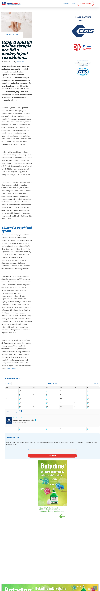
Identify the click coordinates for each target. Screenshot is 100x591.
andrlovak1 (20, 62)
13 (47, 398)
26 (33, 406)
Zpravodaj (66, 4)
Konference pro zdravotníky (23, 420)
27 (6, 390)
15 (74, 398)
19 (33, 402)
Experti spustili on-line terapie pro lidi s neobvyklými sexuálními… (16, 49)
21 (61, 402)
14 (61, 398)
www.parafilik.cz (12, 368)
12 (33, 398)
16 (88, 398)
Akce (73, 4)
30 (47, 390)
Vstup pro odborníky (85, 4)
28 (20, 390)
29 (33, 390)
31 (61, 390)
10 (6, 398)
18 (20, 402)
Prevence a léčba (12, 34)
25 (20, 406)
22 (74, 402)
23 (88, 402)
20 (47, 402)
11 (20, 398)
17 (6, 402)
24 (6, 406)
